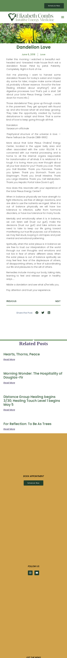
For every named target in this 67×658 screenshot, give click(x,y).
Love (42, 54)
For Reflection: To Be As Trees (27, 424)
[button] (62, 17)
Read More (9, 359)
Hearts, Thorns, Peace (21, 354)
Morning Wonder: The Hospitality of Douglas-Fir (32, 375)
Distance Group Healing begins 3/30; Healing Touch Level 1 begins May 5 (31, 400)
